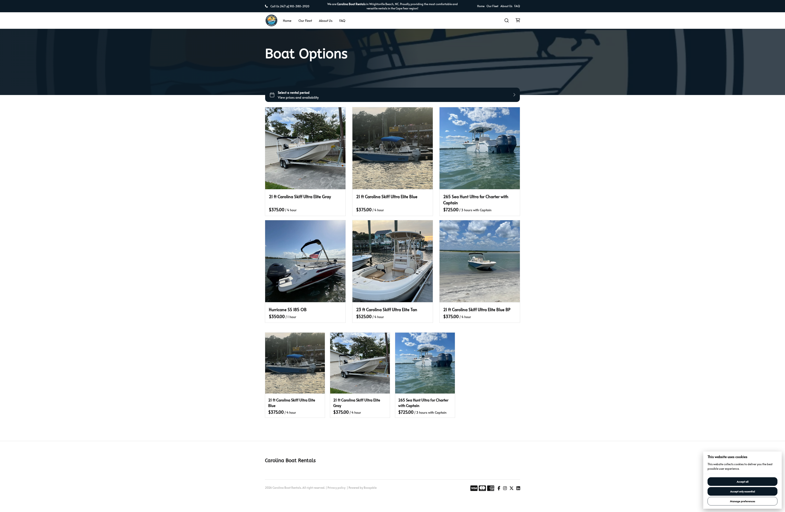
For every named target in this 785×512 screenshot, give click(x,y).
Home (480, 6)
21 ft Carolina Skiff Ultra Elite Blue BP (476, 309)
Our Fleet (492, 6)
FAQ (517, 6)
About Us (506, 6)
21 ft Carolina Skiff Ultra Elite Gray (300, 196)
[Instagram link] (505, 488)
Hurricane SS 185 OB (288, 309)
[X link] (511, 488)
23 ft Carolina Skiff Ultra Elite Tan (386, 309)
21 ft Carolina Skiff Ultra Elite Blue (386, 196)
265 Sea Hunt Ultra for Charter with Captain (475, 200)
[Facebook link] (499, 488)
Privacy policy (336, 488)
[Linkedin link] (518, 488)
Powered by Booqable (363, 488)
